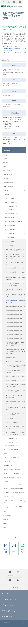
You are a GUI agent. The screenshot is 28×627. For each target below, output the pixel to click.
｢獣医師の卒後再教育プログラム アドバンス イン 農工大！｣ (15, 49)
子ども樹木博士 (10, 418)
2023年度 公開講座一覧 (11, 210)
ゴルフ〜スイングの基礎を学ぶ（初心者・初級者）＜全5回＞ (15, 284)
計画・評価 (5, 163)
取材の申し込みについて (10, 461)
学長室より (5, 155)
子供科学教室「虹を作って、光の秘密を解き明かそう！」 (15, 385)
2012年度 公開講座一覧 (11, 446)
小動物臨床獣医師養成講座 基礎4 (14, 322)
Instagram (17, 583)
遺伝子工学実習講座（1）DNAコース (15, 268)
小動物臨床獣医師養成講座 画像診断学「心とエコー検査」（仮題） (15, 365)
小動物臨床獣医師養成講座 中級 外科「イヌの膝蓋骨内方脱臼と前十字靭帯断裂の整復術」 (15, 351)
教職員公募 (5, 519)
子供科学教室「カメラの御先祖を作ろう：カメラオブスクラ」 (15, 391)
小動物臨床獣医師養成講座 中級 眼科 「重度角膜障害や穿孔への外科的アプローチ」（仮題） (15, 344)
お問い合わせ (6, 593)
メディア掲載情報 (8, 186)
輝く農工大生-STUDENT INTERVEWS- (13, 488)
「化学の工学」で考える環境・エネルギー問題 (15, 371)
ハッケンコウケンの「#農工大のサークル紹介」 (14, 501)
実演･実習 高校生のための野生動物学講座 (15, 290)
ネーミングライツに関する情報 (11, 473)
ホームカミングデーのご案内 (11, 449)
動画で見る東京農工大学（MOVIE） (13, 477)
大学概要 (5, 159)
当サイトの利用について (9, 599)
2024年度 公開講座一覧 (11, 206)
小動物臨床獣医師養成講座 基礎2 (14, 314)
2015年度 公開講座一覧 (11, 241)
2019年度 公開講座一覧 (11, 225)
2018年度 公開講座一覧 (11, 229)
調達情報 (5, 523)
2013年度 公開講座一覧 (11, 442)
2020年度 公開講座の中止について (13, 221)
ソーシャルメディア (13, 587)
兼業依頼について (8, 465)
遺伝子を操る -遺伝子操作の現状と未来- (15, 263)
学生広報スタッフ (8, 496)
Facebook (4, 2)
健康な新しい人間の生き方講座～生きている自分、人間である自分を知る (15, 250)
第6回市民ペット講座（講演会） (14, 361)
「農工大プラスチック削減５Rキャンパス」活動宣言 (13, 507)
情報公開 (5, 167)
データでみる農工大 (8, 515)
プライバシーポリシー (8, 605)
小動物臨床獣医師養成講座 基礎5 (14, 326)
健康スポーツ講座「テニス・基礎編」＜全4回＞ (15, 427)
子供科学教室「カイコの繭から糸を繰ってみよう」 (15, 402)
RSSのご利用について (8, 611)
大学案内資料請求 (5, 551)
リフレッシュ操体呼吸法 (12, 422)
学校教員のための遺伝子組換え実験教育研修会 (15, 278)
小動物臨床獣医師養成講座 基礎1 (14, 310)
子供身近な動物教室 (11, 380)
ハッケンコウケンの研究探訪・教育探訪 (14, 492)
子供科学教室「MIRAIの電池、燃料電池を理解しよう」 (15, 396)
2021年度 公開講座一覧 (11, 217)
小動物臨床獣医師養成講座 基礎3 (14, 318)
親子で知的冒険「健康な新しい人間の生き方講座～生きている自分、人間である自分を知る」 (15, 256)
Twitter (9, 2)
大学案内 (7, 150)
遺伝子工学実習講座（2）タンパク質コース (15, 272)
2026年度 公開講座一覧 (11, 198)
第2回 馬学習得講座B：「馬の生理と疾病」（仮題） (15, 301)
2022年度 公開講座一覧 (11, 213)
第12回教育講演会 (10, 357)
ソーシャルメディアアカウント (11, 457)
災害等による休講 (18, 6)
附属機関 (5, 527)
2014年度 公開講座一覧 (11, 438)
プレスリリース (8, 178)
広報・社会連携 (6, 171)
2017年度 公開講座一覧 (11, 233)
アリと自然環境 (10, 245)
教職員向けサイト (7, 617)
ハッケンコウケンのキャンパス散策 (12, 485)
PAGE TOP (14, 565)
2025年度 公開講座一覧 (11, 202)
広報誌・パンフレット (9, 453)
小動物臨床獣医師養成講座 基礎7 (14, 334)
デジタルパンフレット (14, 552)
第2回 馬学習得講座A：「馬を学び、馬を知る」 (15, 295)
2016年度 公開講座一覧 (11, 237)
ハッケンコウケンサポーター (11, 481)
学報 (5, 511)
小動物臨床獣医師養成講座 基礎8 (14, 338)
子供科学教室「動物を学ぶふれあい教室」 (15, 408)
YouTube (14, 2)
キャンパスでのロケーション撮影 (12, 469)
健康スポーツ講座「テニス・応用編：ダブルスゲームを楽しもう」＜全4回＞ (15, 433)
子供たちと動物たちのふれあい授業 (15, 376)
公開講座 (6, 190)
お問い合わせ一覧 (22, 551)
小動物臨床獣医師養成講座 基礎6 (14, 330)
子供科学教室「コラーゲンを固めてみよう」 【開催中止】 (15, 413)
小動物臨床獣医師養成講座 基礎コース (15, 306)
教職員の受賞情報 (8, 182)
